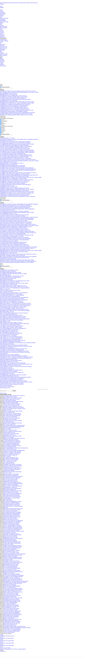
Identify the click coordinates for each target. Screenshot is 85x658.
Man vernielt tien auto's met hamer (10, 459)
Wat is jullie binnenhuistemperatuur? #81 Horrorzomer (13, 380)
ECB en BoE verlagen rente (9, 424)
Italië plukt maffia (7, 409)
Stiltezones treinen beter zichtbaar (10, 556)
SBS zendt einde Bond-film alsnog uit (11, 495)
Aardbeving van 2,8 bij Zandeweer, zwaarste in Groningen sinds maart (16, 179)
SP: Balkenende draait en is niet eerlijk (12, 477)
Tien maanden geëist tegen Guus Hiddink (12, 512)
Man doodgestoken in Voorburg (10, 396)
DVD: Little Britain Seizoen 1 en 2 (10, 551)
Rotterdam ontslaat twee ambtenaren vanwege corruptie (13, 307)
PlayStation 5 (3, 49)
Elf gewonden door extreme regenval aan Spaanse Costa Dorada (15, 352)
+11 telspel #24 (5, 289)
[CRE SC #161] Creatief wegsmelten (9, 354)
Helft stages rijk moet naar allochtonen (12, 503)
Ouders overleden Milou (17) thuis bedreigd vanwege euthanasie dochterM (17, 342)
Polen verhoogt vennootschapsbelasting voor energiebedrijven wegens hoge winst (19, 175)
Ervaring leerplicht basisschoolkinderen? (10, 296)
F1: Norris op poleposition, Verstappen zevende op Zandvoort (14, 147)
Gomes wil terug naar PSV (9, 412)
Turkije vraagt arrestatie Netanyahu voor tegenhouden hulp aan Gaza (16, 155)
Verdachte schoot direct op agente (11, 439)
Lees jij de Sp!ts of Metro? (9, 632)
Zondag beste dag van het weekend (9, 171)
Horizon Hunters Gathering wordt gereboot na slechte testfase (14, 190)
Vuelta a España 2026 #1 (7, 386)
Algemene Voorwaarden (5, 649)
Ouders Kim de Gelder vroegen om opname (12, 397)
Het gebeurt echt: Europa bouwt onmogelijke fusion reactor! (14, 351)
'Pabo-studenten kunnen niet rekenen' (11, 615)
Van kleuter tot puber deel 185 (8, 278)
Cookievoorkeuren (22, 649)
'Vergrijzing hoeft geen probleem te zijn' (11, 517)
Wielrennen (2, 34)
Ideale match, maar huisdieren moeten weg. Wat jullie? (13, 374)
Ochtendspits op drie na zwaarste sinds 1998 (12, 597)
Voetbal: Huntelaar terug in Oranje (10, 492)
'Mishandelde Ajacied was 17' (9, 434)
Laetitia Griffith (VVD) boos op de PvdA (12, 590)
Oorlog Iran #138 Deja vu (7, 343)
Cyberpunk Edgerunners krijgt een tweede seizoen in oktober (14, 157)
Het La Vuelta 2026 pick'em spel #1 (9, 334)
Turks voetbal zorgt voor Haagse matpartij (13, 588)
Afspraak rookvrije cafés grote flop (11, 620)
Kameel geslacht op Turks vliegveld (11, 522)
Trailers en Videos (4, 53)
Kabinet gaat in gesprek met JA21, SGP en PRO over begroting (15, 142)
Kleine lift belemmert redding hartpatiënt (11, 513)
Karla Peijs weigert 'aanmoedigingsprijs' (11, 586)
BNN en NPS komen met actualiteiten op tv (12, 493)
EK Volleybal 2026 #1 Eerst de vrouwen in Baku (12, 383)
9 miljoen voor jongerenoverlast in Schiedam (11, 379)
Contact (1, 62)
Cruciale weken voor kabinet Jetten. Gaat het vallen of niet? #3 (15, 305)
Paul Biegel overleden (8, 559)
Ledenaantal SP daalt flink (8, 470)
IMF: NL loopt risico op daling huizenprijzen (13, 483)
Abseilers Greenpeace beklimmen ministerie (12, 557)
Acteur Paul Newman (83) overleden (11, 433)
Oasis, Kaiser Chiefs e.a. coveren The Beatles (13, 506)
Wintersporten (3, 37)
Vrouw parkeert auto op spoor (9, 625)
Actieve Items (12, 2)
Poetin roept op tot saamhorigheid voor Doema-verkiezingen (14, 145)
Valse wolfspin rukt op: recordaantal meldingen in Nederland (14, 188)
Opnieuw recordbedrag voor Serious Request (12, 411)
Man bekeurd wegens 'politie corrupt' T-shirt (13, 508)
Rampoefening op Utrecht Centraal (10, 564)
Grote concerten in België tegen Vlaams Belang (13, 575)
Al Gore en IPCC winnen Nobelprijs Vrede (13, 486)
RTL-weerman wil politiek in (9, 603)
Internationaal (3, 13)
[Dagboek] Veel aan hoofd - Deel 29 (9, 332)
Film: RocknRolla (7, 428)
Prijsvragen (2, 61)
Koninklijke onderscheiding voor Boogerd (12, 464)
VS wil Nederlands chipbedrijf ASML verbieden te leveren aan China (16, 114)
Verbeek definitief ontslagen (10, 400)
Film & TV (2, 50)
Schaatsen (2, 36)
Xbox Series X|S (3, 48)
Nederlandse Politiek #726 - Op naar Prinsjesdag (12, 295)
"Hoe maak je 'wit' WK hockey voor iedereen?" (12, 302)
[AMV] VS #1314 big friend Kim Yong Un (11, 336)
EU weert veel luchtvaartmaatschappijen (11, 568)
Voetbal (1, 30)
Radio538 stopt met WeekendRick (10, 484)
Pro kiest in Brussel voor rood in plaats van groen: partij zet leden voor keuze (18, 91)
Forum (1, 2)
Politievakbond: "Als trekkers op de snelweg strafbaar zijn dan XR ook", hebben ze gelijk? (21, 177)
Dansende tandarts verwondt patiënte (11, 474)
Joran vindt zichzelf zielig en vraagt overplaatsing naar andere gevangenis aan (18, 169)
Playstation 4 (2, 44)
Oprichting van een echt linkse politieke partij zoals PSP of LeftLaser (16, 381)
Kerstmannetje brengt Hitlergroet (10, 540)
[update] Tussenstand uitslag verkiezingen (12, 545)
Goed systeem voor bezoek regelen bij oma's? (11, 360)
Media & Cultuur (3, 26)
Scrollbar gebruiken (5, 87)
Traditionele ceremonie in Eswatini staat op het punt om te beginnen (16, 366)
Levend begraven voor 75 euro (9, 607)
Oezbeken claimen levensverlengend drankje (12, 527)
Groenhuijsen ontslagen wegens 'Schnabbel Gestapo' (14, 626)
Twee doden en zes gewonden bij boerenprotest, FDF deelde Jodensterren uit (18, 261)
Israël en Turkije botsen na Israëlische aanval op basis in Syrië (14, 180)
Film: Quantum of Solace (8, 421)
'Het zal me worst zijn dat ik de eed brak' (11, 509)
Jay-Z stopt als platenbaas (8, 462)
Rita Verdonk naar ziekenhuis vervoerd (12, 445)
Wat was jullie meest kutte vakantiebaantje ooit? (12, 349)
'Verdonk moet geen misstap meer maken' (12, 541)
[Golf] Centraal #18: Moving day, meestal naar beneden (13, 345)
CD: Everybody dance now (9, 463)
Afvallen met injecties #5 (7, 368)
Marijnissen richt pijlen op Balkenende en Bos (13, 571)
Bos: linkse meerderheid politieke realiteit (12, 534)
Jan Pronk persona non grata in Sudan (11, 563)
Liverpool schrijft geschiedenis (9, 446)
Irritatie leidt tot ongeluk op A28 (10, 624)
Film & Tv (3, 123)
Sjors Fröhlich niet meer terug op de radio (12, 414)
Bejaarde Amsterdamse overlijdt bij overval (12, 619)
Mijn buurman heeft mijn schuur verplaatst (10, 272)
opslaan (2, 89)
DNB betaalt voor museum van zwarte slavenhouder (12, 362)
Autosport (2, 32)
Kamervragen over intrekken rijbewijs (11, 502)
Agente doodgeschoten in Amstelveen (12, 440)
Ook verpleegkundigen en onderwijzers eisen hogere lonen (15, 447)
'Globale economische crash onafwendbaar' (13, 465)
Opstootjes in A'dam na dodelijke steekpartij (13, 576)
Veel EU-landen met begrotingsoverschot (12, 482)
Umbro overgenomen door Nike (10, 480)
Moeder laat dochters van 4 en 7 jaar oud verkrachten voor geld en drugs (17, 102)
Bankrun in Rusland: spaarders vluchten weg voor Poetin (13, 97)
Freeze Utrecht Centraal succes (9, 449)
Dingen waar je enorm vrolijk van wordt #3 (11, 322)
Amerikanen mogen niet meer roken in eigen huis (14, 395)
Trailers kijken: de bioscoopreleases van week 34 (11, 163)
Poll (2, 132)
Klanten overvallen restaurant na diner (11, 631)
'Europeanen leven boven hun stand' (11, 467)
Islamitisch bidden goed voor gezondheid (12, 521)
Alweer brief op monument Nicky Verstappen (13, 589)
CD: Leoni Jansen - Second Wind (10, 417)
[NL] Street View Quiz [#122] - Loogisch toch (12, 372)
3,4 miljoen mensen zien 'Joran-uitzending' (13, 420)
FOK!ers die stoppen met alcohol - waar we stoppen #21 (14, 292)
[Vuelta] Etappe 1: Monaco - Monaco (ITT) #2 (12, 308)
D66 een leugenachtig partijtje (8, 258)
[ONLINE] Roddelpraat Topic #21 (9, 376)
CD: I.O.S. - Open (7, 472)
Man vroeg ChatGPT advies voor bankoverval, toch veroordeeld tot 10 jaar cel (18, 172)
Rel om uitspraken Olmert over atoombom (13, 526)
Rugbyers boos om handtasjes (9, 584)
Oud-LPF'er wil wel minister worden (11, 552)
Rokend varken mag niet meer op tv (10, 519)
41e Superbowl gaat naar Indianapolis (11, 514)
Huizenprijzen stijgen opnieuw (9, 489)
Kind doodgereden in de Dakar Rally (11, 606)
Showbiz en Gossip (4, 18)
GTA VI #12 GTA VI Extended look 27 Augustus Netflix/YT (15, 287)
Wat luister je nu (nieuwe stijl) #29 (9, 371)
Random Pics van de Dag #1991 (8, 94)
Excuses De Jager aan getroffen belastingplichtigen (14, 450)
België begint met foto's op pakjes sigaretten (13, 538)
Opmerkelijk (2, 19)
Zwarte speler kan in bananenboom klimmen (13, 476)
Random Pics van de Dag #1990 (8, 100)
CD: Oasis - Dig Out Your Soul (9, 430)
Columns (20, 2)
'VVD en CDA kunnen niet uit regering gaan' (13, 520)
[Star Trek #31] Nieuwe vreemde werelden (11, 327)
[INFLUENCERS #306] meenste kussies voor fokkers (13, 273)
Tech (1, 17)
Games (1, 42)
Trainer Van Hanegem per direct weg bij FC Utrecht (14, 408)
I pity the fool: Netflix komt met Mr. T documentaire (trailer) (14, 105)
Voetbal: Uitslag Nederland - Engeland (11, 550)
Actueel (1, 11)
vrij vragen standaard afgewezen (8, 314)
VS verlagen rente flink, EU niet (11, 457)
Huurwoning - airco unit (7, 311)
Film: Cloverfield (7, 456)
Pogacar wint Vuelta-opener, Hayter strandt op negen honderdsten (15, 141)
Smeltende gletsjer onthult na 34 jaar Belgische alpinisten (13, 111)
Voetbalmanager (3, 39)
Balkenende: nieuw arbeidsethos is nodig (12, 436)
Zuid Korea (4, 353)
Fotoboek (2, 59)
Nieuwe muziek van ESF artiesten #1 (10, 329)
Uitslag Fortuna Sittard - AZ (7, 140)
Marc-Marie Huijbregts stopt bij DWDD (11, 415)
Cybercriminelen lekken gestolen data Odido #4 (12, 298)
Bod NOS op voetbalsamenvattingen (11, 458)
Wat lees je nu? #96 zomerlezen (8, 284)
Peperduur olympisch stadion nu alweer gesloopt (13, 407)
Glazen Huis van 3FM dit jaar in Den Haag (12, 490)
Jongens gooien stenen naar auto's (10, 537)
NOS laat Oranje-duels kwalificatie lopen (12, 611)
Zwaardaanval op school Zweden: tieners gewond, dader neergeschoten (16, 167)
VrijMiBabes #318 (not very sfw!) (8, 93)
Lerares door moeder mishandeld (10, 602)
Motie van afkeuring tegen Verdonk (11, 524)
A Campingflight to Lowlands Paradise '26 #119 (12, 276)
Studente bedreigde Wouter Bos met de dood (12, 555)
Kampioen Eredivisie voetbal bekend (11, 505)
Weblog (4, 2)
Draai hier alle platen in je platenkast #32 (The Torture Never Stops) (16, 346)
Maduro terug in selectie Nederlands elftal (12, 488)
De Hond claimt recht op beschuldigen (11, 530)
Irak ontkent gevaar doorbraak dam (10, 475)
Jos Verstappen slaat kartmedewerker (11, 444)
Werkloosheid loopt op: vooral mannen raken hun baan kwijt (14, 108)
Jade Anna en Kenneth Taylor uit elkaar (10, 290)
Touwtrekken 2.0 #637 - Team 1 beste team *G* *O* (13, 285)
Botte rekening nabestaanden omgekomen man (13, 401)
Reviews (24, 2)
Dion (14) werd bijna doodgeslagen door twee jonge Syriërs (14, 323)
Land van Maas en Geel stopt (9, 532)
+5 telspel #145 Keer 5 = (7, 291)
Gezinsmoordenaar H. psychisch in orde (11, 600)
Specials (32, 2)
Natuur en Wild (5, 321)
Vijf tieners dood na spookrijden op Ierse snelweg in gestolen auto (15, 358)
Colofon (1, 63)
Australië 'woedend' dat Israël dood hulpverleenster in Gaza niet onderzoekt (17, 196)
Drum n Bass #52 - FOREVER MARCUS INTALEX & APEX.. (15, 303)
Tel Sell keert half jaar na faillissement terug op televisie (13, 106)
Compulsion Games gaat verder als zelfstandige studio (12, 153)
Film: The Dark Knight (9, 437)
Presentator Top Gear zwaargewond (11, 577)
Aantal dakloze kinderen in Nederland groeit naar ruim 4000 (14, 176)
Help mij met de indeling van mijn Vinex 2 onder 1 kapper (14, 283)
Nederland (2, 12)
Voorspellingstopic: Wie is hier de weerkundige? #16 (13, 328)
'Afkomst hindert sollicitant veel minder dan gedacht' (14, 553)
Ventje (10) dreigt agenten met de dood (12, 515)
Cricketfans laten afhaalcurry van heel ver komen (13, 531)
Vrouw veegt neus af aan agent (9, 461)
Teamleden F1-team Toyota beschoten (11, 561)
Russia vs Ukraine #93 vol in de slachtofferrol (11, 320)
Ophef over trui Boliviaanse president (11, 608)
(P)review (3, 130)
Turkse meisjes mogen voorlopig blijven (12, 543)
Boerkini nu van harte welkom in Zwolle (12, 451)
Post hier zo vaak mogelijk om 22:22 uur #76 (11, 301)
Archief (35, 2)
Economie (2, 14)
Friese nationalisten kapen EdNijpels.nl (12, 613)
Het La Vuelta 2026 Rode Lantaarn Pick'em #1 (11, 326)
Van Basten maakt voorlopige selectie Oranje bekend (15, 582)
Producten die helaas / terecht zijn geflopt (10, 277)
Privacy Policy (14, 649)
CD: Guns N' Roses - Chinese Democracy (12, 413)
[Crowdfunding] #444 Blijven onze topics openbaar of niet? (14, 309)
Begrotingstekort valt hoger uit (10, 487)
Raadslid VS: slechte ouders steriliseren (11, 574)
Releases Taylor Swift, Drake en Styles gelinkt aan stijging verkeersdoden (17, 151)
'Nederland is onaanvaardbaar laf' (11, 481)
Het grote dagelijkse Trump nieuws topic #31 (11, 370)
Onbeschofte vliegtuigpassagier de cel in (11, 601)
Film (1, 24)
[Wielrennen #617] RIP (7, 373)
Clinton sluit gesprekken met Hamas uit (12, 403)
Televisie (2, 25)
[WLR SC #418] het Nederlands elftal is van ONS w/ (13, 316)
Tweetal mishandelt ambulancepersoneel (11, 547)
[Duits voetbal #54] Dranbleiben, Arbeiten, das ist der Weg (13, 286)
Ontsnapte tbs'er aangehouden (9, 549)
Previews (28, 2)
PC (0, 43)
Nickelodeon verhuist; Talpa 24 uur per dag (13, 562)
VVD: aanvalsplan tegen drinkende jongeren (12, 528)
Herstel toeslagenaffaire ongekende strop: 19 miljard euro (14, 299)
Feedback (2, 64)
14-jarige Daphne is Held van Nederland (11, 621)
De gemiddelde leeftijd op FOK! (8, 359)
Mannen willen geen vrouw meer (9, 361)
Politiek (1, 15)
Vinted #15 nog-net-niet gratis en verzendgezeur (12, 378)
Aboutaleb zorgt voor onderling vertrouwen (12, 406)
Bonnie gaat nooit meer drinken (10, 419)
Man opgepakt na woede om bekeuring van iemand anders (15, 581)
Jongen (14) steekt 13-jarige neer (10, 455)
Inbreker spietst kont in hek (9, 432)
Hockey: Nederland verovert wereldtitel (11, 570)
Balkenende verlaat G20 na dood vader (11, 418)
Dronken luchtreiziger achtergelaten (10, 616)
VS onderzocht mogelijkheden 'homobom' (13, 501)
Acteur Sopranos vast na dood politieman (12, 628)
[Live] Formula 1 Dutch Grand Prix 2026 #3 (11, 315)
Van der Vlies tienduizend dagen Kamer (11, 427)
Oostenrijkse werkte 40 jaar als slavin (12, 399)
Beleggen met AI (5, 274)
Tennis (1, 33)
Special (2, 131)
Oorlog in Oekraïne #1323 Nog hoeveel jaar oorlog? (12, 317)
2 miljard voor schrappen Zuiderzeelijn (11, 469)
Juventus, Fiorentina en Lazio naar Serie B (13, 583)
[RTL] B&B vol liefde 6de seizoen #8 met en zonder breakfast (15, 318)
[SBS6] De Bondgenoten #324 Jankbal (10, 341)
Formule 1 (2, 31)
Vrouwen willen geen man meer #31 (9, 282)
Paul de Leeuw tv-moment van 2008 (11, 405)
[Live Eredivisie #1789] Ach (8, 271)
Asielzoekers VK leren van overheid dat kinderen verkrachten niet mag (16, 110)
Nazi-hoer (6, 507)
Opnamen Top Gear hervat (9, 572)
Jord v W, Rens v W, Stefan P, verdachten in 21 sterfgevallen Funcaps (16, 356)
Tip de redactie (3, 65)
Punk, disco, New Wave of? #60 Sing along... (11, 337)
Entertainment (3, 20)
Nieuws (16, 2)
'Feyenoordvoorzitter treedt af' (9, 539)
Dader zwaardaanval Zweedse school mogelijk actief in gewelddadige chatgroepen (19, 139)
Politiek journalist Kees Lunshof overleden (12, 468)
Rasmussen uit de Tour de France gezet (12, 496)
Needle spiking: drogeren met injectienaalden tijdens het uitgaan (15, 377)
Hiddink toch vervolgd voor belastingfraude (12, 578)
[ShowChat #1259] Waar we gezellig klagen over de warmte (14, 280)
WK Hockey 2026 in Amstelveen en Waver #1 (12, 384)
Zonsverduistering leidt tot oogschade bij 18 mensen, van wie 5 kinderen (17, 189)
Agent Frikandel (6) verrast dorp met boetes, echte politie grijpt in (15, 99)
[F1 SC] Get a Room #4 (7, 347)
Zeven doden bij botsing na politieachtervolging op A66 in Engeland (16, 146)
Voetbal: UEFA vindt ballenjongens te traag (12, 546)
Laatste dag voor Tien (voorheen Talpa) (11, 494)
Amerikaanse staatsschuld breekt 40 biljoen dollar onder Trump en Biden (17, 101)
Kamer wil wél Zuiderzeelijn (9, 587)
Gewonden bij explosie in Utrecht (10, 609)
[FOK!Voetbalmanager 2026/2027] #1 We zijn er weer (13, 348)
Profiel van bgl (3, 393)
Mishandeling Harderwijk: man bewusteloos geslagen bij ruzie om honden (17, 144)
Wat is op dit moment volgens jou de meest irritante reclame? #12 (15, 304)
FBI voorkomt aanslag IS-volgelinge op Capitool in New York (15, 173)
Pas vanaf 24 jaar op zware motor (11, 594)
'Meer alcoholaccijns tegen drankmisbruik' (13, 471)
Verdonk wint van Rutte (8, 544)
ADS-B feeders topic (6, 279)
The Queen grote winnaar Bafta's (10, 511)
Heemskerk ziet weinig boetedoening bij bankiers (13, 426)
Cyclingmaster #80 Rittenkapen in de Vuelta (11, 333)
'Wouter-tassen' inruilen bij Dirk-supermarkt (12, 558)
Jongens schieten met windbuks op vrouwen (12, 580)
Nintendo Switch (3, 46)
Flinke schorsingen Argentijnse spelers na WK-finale (12, 165)
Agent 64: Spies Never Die (7, 185)
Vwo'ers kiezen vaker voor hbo (10, 569)
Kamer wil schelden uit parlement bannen (12, 431)
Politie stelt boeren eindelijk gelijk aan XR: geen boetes (13, 95)
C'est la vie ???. (5, 387)
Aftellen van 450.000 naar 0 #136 (9, 270)
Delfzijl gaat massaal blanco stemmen (11, 599)
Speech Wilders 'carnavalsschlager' (10, 402)
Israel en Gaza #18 (6, 367)
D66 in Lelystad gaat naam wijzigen (11, 593)
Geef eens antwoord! (6, 385)
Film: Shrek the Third (7, 500)
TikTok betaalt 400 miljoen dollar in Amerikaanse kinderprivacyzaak (16, 154)
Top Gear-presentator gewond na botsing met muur (14, 425)
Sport (1, 28)
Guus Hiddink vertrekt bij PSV (9, 596)
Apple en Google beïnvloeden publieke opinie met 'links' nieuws (15, 104)
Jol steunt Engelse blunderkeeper (10, 566)
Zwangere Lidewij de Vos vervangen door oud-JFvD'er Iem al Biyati (16, 113)
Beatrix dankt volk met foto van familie (11, 622)
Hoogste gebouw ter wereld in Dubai (12, 497)
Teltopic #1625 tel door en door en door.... (11, 365)
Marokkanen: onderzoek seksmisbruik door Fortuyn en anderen (17, 627)
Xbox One (2, 45)
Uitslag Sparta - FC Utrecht (7, 138)
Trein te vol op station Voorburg (10, 518)
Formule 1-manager (4, 40)
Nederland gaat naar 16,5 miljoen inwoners (12, 614)
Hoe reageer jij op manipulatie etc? (8, 330)
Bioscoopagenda (3, 27)
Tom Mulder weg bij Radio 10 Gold (11, 533)
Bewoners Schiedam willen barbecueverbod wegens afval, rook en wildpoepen (18, 256)
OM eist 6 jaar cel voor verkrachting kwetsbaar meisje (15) (14, 107)
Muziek (1, 23)
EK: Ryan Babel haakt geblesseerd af (11, 443)
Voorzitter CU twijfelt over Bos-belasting (12, 452)
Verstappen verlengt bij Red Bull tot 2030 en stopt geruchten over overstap (17, 112)
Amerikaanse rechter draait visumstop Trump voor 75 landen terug (15, 158)
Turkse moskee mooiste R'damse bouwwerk (13, 591)
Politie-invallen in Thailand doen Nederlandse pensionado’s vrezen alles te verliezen (19, 92)
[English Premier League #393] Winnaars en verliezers (13, 355)
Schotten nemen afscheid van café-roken (11, 595)
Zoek (8, 2)
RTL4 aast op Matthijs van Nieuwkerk (11, 453)
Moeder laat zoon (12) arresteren (10, 536)
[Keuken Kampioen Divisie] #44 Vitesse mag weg (12, 340)
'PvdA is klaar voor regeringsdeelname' (12, 630)
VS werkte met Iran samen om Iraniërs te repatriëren (12, 98)
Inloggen (2, 3)
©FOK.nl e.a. (3, 651)
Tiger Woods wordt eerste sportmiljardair (12, 442)
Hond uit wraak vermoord (8, 618)
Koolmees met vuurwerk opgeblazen (11, 612)
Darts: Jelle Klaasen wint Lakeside (11, 605)
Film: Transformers (7, 499)
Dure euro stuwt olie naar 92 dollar (10, 478)
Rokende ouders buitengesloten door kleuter (12, 422)
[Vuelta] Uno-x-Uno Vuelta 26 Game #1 (10, 324)
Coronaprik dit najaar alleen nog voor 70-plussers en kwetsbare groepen (17, 150)
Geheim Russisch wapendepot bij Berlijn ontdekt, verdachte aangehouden (17, 152)
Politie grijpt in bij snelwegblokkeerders (10, 339)
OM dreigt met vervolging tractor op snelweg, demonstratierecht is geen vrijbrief (18, 246)
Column (3, 128)
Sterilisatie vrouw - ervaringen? (8, 335)
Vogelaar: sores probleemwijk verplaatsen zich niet (14, 438)
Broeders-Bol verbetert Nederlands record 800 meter (12, 166)
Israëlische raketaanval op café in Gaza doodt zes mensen (14, 251)
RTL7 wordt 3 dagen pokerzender (10, 565)
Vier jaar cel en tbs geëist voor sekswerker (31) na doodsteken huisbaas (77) (17, 170)
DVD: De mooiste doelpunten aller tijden (12, 525)
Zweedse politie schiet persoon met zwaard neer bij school (14, 312)
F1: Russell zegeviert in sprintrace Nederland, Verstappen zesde (15, 148)
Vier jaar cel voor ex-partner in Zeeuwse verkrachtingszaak (14, 297)
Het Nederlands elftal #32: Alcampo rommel (11, 293)
